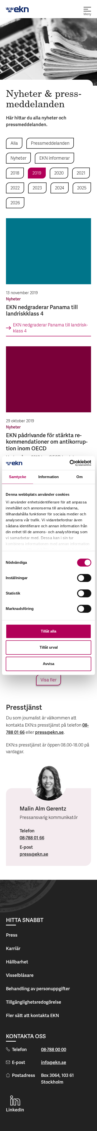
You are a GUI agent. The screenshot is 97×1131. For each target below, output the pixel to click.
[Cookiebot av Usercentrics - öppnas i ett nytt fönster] (69, 463)
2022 (15, 188)
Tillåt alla (48, 631)
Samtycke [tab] (17, 477)
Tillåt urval (49, 647)
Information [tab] (48, 477)
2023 (37, 188)
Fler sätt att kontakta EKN (32, 1015)
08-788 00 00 (53, 1049)
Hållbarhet (17, 962)
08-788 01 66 (32, 838)
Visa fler (48, 680)
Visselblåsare (20, 975)
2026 (15, 203)
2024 (59, 188)
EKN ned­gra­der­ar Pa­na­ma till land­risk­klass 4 (50, 328)
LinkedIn (15, 1110)
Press (11, 935)
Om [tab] (79, 477)
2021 (81, 173)
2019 (36, 173)
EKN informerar (54, 158)
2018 (14, 173)
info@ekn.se (53, 1062)
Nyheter (18, 158)
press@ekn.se (49, 732)
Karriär (13, 948)
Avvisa (48, 664)
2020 (59, 173)
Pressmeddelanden (50, 143)
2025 (82, 188)
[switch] (84, 578)
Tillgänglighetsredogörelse (33, 1002)
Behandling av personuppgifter (38, 988)
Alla (14, 143)
